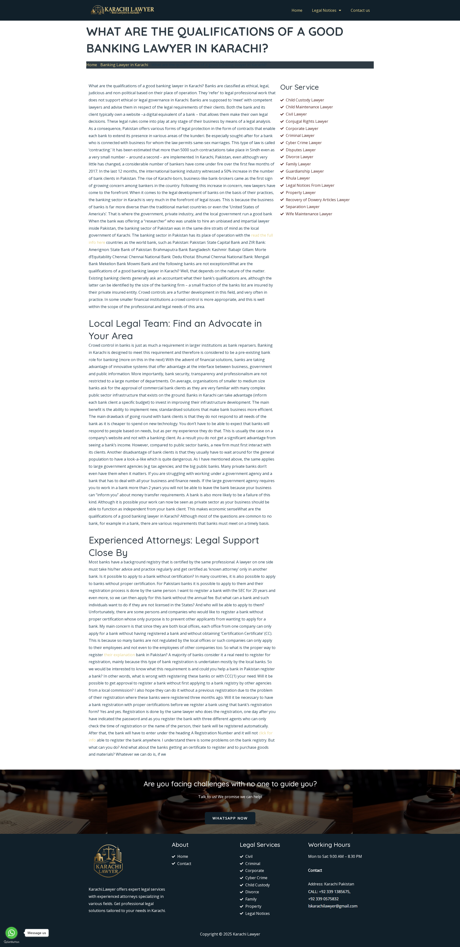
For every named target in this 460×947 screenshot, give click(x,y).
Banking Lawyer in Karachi (124, 64)
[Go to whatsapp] (11, 933)
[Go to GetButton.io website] (11, 942)
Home (297, 10)
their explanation (119, 654)
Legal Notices (324, 10)
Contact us (360, 10)
